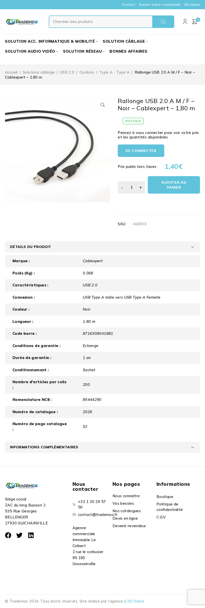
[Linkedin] (31, 535)
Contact (129, 4)
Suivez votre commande (159, 4)
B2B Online (134, 601)
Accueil (11, 72)
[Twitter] (19, 535)
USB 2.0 (67, 72)
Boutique (192, 4)
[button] (102, 105)
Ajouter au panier (174, 185)
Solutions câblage (39, 72)
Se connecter (141, 150)
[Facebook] (8, 535)
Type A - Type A (114, 72)
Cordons (87, 72)
